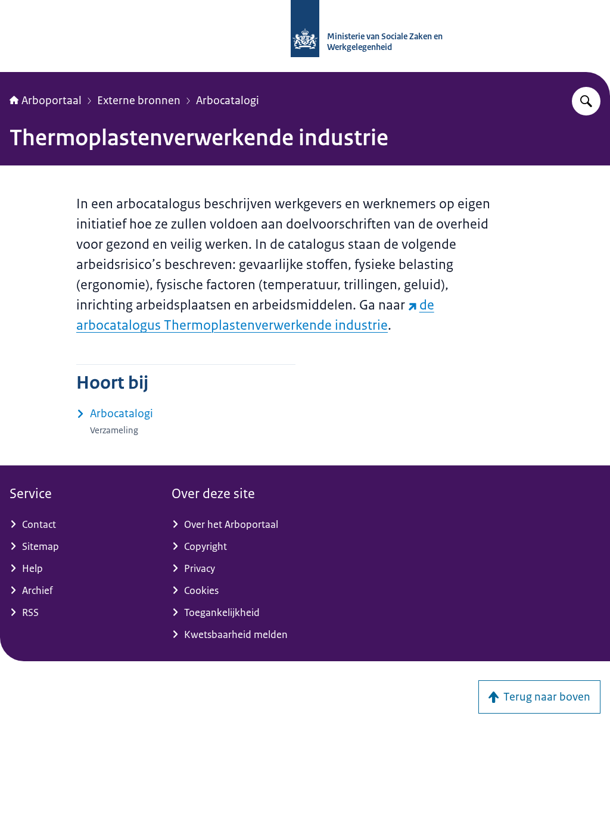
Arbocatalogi (227, 100)
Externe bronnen (138, 100)
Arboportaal (51, 100)
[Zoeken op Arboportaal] (586, 101)
